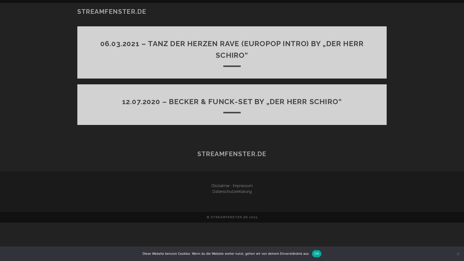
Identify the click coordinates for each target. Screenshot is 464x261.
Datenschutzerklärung (232, 191)
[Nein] (458, 253)
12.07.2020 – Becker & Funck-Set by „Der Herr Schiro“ (232, 101)
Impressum (243, 185)
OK (316, 253)
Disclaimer (220, 185)
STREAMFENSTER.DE (111, 11)
